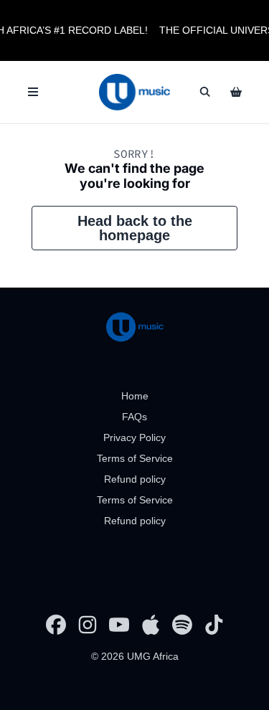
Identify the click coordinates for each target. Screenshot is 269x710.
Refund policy (135, 479)
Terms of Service (135, 458)
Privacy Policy (134, 437)
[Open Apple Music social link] (150, 624)
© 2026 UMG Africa (135, 656)
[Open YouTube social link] (119, 624)
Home (134, 396)
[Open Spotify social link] (182, 624)
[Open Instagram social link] (87, 624)
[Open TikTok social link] (214, 624)
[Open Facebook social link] (56, 624)
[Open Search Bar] (204, 92)
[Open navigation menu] (33, 92)
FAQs (134, 416)
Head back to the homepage (134, 228)
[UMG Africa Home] (134, 92)
